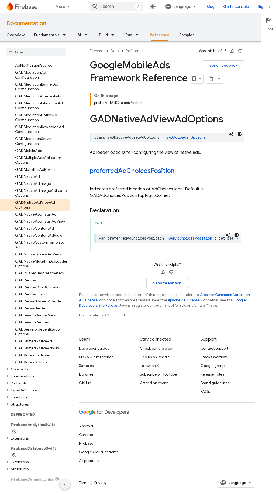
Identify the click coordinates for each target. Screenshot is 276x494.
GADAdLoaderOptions (186, 137)
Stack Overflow (214, 357)
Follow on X (149, 365)
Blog (210, 6)
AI (79, 34)
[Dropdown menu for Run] (138, 34)
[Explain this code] (231, 134)
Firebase (97, 51)
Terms (84, 483)
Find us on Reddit (154, 357)
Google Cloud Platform (98, 451)
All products (89, 460)
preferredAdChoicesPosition (132, 171)
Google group (213, 365)
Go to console (236, 6)
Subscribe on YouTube (158, 374)
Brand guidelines (215, 382)
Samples (187, 34)
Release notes (212, 374)
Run (129, 34)
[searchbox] (36, 52)
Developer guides (94, 348)
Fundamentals (47, 34)
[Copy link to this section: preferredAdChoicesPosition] (179, 171)
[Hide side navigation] (65, 484)
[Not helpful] (240, 51)
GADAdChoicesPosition (190, 238)
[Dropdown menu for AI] (87, 34)
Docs (115, 51)
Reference (160, 34)
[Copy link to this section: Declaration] (124, 210)
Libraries (86, 374)
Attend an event (154, 382)
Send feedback (223, 65)
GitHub (85, 382)
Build (103, 34)
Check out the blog (156, 348)
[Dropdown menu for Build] (114, 34)
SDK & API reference (96, 357)
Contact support (214, 348)
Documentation (26, 23)
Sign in (264, 6)
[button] (35, 369)
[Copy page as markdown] (211, 78)
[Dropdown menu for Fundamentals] (66, 34)
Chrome (86, 434)
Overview (15, 34)
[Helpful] (232, 51)
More (60, 6)
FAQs (205, 391)
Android (86, 426)
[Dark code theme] (240, 134)
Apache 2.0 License (184, 300)
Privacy (100, 483)
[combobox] (116, 6)
